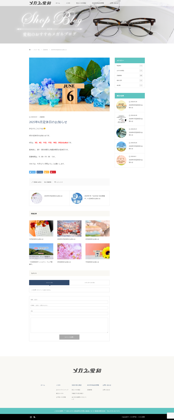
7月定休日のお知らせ (92, 262)
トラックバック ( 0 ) (89, 282)
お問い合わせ (114, 3)
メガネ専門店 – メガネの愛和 (137, 417)
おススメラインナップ (62, 390)
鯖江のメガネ (59, 393)
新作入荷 (129, 80)
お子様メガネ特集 (61, 397)
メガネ (68, 3)
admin (39, 182)
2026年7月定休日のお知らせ (136, 120)
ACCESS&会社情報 (98, 3)
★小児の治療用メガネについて (79, 398)
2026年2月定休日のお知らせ (66, 239)
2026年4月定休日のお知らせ (136, 161)
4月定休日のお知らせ (92, 239)
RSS (34, 416)
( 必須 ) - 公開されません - (39, 305)
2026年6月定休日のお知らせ (136, 133)
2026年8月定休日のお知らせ (136, 106)
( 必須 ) (34, 299)
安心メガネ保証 (81, 3)
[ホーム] (29, 47)
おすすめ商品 (129, 70)
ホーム (58, 3)
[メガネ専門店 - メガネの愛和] (87, 375)
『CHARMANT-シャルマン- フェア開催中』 (40, 263)
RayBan (129, 65)
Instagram (30, 416)
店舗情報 (42, 117)
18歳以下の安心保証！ (78, 393)
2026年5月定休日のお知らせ (136, 147)
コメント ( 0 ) (49, 282)
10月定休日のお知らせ (36, 239)
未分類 (129, 85)
